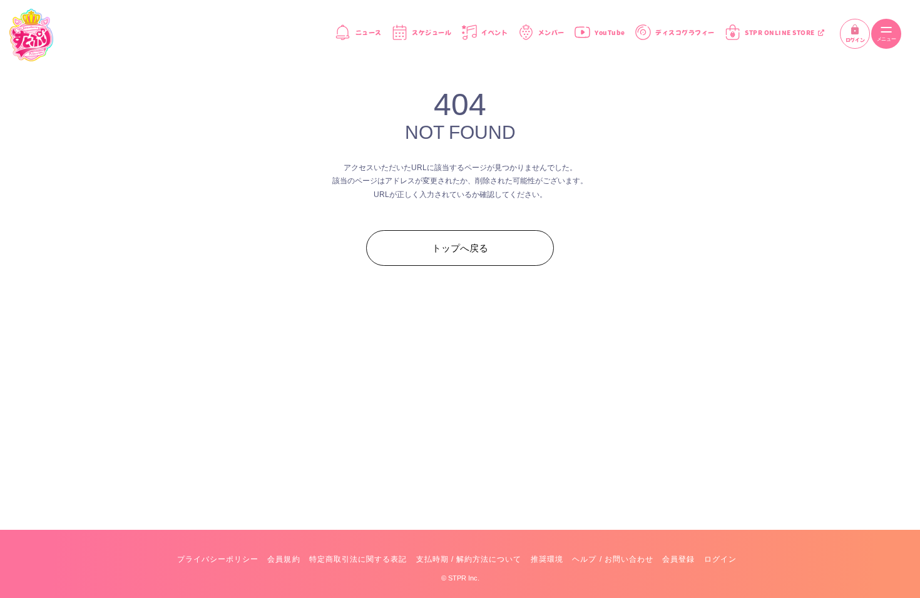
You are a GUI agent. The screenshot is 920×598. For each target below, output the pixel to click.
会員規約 (283, 559)
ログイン (855, 40)
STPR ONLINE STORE (780, 32)
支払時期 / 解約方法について (469, 559)
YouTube (610, 32)
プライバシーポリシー (217, 559)
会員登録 (678, 559)
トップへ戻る (460, 248)
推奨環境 (547, 559)
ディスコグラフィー (685, 32)
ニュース (368, 32)
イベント (494, 32)
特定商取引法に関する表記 (358, 559)
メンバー (551, 32)
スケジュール (431, 32)
